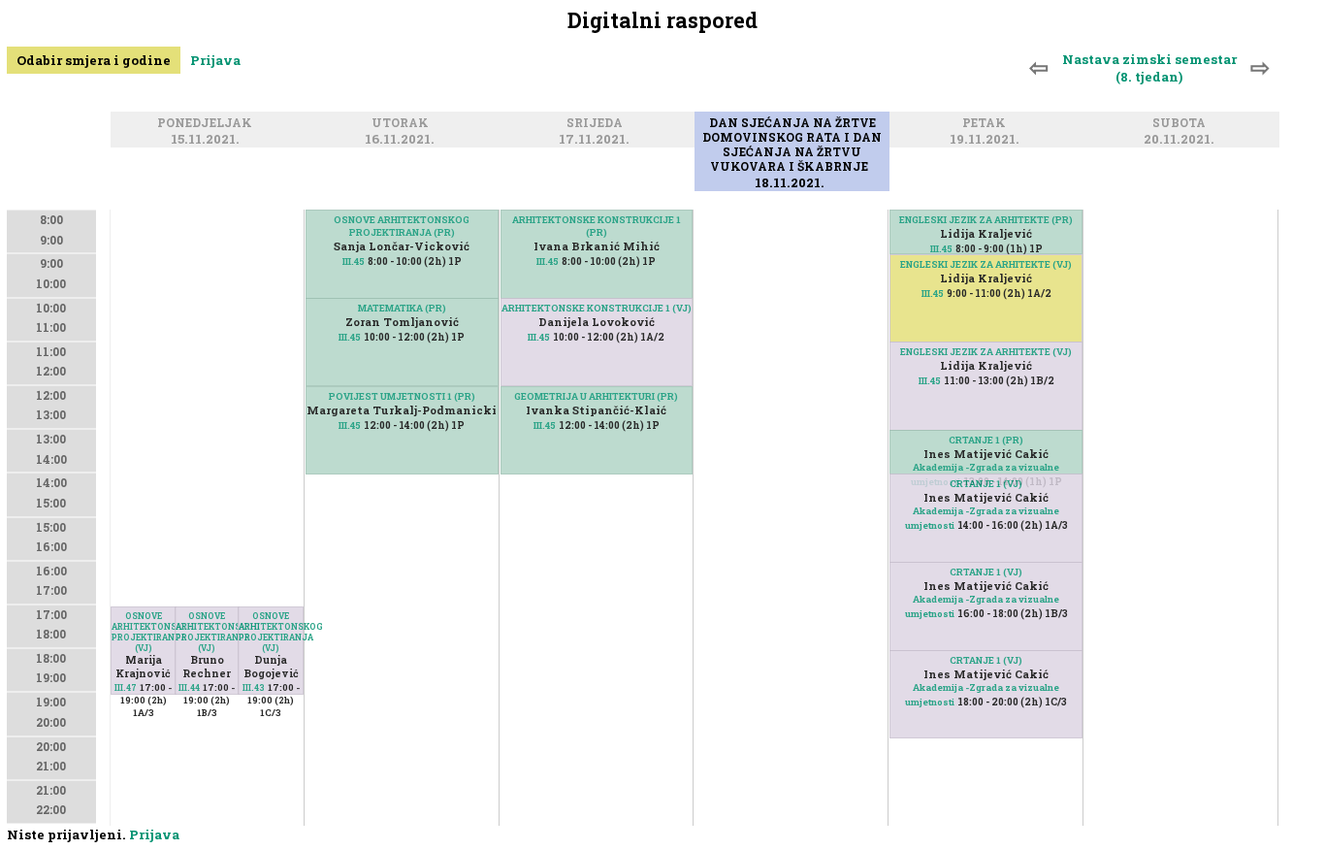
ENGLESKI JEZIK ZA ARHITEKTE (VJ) (986, 264)
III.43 (253, 687)
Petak (987, 123)
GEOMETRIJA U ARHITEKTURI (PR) (596, 396)
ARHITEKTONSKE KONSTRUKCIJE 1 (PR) (596, 226)
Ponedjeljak (207, 123)
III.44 (189, 687)
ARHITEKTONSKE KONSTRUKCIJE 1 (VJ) (596, 308)
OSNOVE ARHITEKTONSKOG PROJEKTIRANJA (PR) (401, 226)
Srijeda (597, 123)
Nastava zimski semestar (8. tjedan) (1149, 67)
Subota (1182, 123)
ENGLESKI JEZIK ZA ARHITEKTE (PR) (986, 219)
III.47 (125, 687)
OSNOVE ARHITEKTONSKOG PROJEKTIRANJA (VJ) (144, 631)
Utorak (403, 123)
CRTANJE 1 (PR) (986, 440)
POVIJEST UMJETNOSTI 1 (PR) (402, 396)
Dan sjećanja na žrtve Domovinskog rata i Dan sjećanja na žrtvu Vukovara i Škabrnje (792, 145)
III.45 (353, 261)
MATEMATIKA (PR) (402, 308)
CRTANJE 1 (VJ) (986, 483)
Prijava (215, 60)
